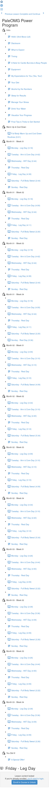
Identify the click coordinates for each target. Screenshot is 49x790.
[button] (1, 2)
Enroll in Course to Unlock (24, 782)
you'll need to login (35, 778)
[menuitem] (1, 6)
